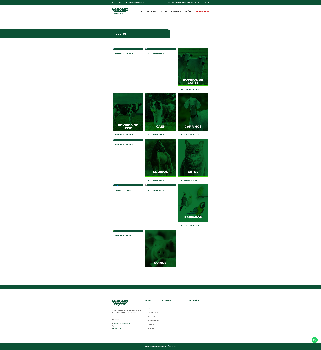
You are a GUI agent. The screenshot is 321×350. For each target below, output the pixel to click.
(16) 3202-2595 (117, 2)
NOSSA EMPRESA (153, 313)
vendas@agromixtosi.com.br (122, 323)
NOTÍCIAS (151, 325)
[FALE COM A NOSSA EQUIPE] (315, 340)
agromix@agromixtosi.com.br (136, 2)
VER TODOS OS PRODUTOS (123, 54)
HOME (150, 309)
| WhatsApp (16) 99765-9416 (191, 2)
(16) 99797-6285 (118, 328)
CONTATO (151, 329)
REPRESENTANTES (153, 321)
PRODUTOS (151, 317)
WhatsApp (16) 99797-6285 (175, 2)
